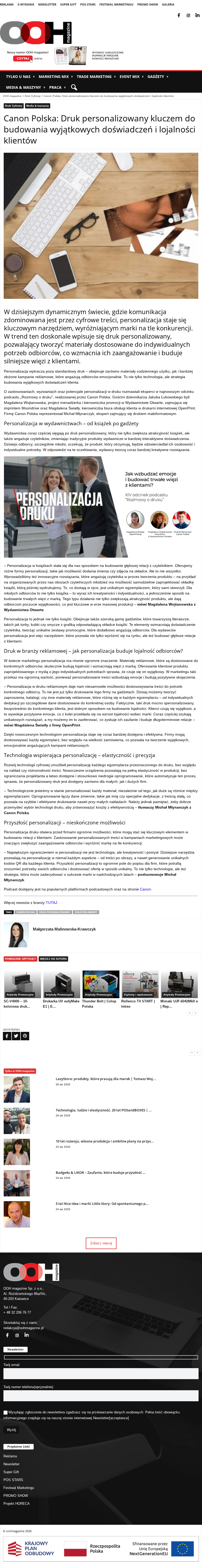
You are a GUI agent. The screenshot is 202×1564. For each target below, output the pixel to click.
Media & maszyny (25, 87)
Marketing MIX (56, 76)
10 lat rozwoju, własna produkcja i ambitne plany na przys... (105, 1141)
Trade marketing (96, 76)
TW (13, 1032)
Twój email (11, 1365)
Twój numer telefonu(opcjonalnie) (28, 1387)
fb (183, 12)
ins (192, 12)
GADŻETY (158, 76)
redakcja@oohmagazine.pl (23, 1328)
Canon (145, 889)
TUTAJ (51, 902)
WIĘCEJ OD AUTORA (53, 958)
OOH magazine (12, 96)
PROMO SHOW (147, 4)
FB (3, 1032)
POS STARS (87, 4)
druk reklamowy (86, 912)
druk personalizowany (54, 912)
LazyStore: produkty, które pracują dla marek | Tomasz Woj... (106, 1078)
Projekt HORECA (16, 1504)
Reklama (7, 4)
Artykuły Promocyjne (20, 994)
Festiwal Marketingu (116, 4)
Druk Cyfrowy (33, 96)
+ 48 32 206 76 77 (17, 1312)
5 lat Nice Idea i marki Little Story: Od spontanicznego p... (102, 1203)
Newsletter (47, 4)
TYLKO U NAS (20, 76)
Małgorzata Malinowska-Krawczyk (64, 929)
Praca (57, 87)
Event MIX (132, 76)
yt (201, 12)
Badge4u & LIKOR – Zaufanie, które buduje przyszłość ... (101, 1172)
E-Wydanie (26, 4)
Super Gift (68, 4)
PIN (22, 1032)
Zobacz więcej (101, 1243)
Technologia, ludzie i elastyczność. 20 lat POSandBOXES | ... (104, 1110)
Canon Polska (25, 912)
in (23, 1332)
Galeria (168, 4)
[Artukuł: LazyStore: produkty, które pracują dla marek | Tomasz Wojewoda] (17, 1101)
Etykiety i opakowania (138, 994)
